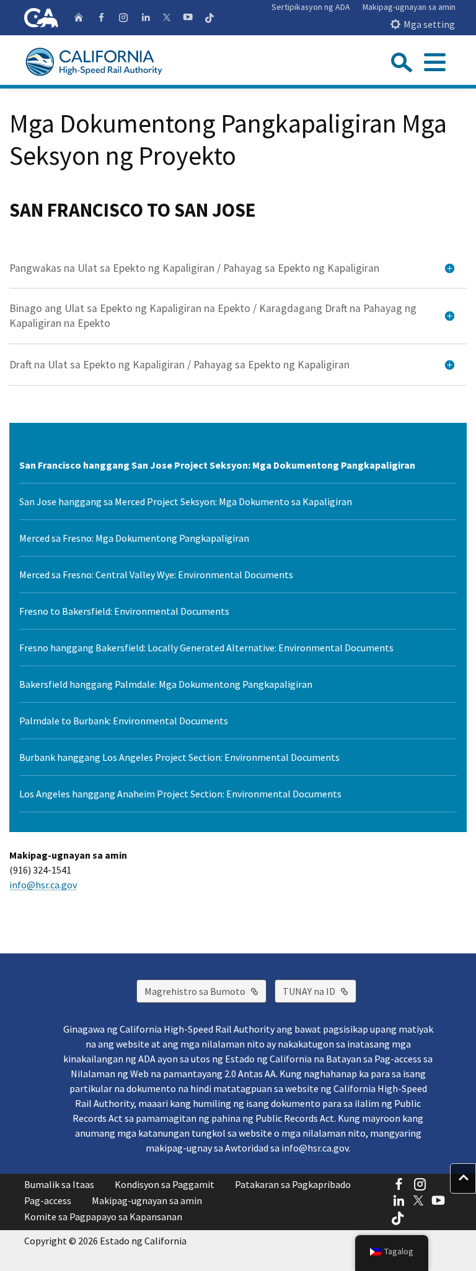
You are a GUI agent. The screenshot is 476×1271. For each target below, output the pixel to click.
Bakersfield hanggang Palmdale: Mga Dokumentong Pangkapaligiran (165, 684)
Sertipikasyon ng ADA (310, 6)
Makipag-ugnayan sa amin (409, 6)
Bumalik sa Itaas (59, 1184)
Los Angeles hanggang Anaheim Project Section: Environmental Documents (180, 793)
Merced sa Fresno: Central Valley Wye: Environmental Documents (156, 574)
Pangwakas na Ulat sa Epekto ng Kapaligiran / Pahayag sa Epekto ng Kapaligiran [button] (194, 268)
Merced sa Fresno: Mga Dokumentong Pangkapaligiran (134, 538)
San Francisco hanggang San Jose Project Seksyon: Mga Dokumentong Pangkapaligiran (217, 465)
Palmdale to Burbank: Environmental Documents (123, 720)
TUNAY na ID (319, 990)
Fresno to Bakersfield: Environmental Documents (124, 611)
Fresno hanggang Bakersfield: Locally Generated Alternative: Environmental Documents (206, 647)
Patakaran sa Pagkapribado (293, 1184)
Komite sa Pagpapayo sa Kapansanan (103, 1216)
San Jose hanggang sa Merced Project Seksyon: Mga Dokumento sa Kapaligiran (185, 501)
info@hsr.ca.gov (43, 884)
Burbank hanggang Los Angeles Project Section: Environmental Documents (179, 757)
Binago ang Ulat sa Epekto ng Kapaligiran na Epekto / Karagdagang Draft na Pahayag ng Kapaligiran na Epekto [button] (212, 315)
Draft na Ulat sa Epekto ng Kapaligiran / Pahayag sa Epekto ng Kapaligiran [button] (179, 364)
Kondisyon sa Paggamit (164, 1184)
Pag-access (47, 1200)
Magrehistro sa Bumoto (205, 990)
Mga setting (429, 24)
